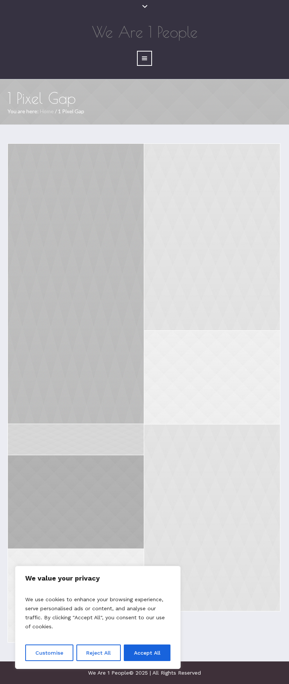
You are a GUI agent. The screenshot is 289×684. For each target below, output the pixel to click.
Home (47, 111)
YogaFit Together (212, 370)
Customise (49, 653)
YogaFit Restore (76, 495)
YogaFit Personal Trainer (212, 511)
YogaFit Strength (76, 435)
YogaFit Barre (212, 230)
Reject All (98, 653)
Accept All (147, 653)
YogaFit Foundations (76, 277)
